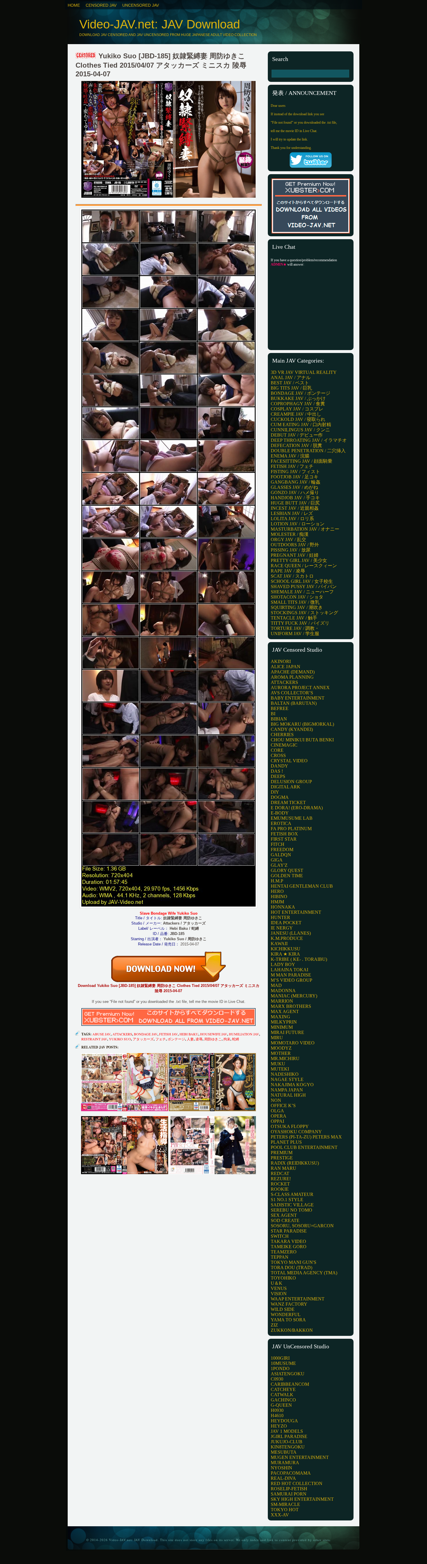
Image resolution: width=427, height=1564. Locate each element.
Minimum (282, 1027)
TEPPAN (279, 1257)
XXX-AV (280, 1514)
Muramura (285, 1462)
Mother (281, 1053)
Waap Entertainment (297, 1298)
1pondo (280, 1368)
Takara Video (288, 1241)
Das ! (277, 771)
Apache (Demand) (293, 671)
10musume (283, 1363)
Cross (278, 755)
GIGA (277, 859)
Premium (282, 1152)
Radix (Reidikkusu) (295, 1163)
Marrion (282, 1001)
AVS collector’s (292, 692)
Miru (277, 1037)
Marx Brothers (291, 1006)
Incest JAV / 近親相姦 (295, 508)
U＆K (276, 1283)
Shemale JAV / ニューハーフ (302, 591)
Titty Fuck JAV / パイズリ (300, 623)
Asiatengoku (287, 1373)
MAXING (280, 1016)
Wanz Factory (289, 1304)
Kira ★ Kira (285, 954)
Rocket (280, 1183)
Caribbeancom (290, 1384)
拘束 (226, 1039)
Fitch (277, 844)
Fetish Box (284, 833)
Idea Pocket (286, 922)
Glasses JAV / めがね (294, 487)
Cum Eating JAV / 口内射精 (301, 424)
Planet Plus (286, 1142)
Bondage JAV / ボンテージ (300, 393)
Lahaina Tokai (289, 969)
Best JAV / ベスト (290, 382)
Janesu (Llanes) (291, 933)
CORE (277, 750)
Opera (278, 1115)
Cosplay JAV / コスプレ (297, 408)
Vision (279, 1293)
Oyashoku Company (296, 1131)
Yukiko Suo (120, 1039)
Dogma (280, 797)
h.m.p (277, 880)
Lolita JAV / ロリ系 (292, 518)
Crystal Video (289, 760)
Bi (273, 713)
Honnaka (283, 906)
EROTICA (281, 823)
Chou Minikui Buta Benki (302, 739)
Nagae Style (287, 1079)
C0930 (277, 1378)
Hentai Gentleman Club (302, 886)
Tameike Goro (288, 1246)
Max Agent (285, 1011)
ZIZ (274, 1324)
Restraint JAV (94, 1039)
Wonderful (286, 1314)
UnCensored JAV (140, 5)
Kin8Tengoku (288, 1446)
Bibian (279, 718)
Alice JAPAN (285, 666)
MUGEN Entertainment (300, 1457)
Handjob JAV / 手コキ (295, 497)
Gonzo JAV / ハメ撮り (295, 492)
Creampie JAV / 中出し (296, 414)
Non (276, 1100)
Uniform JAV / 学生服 (295, 633)
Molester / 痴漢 (289, 534)
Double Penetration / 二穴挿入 (308, 450)
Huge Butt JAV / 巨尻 (295, 502)
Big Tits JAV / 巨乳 (291, 387)
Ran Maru (283, 1168)
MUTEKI (280, 1068)
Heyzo (279, 1426)
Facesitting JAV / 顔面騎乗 (301, 461)
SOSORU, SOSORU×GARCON (302, 1225)
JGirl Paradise (289, 1436)
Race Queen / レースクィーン (304, 565)
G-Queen (281, 1405)
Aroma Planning (292, 677)
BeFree (279, 708)
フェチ (160, 1039)
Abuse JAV (101, 1034)
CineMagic (284, 745)
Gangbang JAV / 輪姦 (295, 482)
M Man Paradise (291, 974)
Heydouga (284, 1420)
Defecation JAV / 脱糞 (296, 445)
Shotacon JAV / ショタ (297, 596)
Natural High (288, 1095)
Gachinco (283, 1399)
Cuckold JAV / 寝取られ (298, 419)
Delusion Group (291, 781)
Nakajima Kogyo (292, 1084)
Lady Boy (283, 964)
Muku (278, 1063)
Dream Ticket (288, 802)
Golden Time (287, 875)
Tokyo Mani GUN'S (293, 1262)
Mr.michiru (285, 1058)
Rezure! (281, 1178)
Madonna (283, 990)
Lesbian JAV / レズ (292, 513)
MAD (276, 985)
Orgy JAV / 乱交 (288, 539)
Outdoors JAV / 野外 (295, 544)
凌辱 (198, 1039)
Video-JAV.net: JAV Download (159, 24)
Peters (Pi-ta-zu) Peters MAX (306, 1136)
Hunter (280, 917)
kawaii (279, 943)
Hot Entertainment (296, 912)
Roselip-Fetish (289, 1488)
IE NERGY (282, 927)
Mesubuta (284, 1452)
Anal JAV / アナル (291, 377)
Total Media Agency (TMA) (304, 1272)
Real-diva (283, 1478)
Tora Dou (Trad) (291, 1267)
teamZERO (284, 1251)
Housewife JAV (213, 1034)
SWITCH (280, 1236)
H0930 (277, 1410)
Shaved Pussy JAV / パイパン (304, 586)
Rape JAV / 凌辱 (288, 570)
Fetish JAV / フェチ (292, 466)
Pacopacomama (291, 1473)
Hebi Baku (189, 1034)
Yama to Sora (288, 1319)
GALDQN (281, 854)
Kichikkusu (285, 948)
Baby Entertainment (297, 697)
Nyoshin (281, 1467)
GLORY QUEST (287, 870)
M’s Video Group (291, 980)
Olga (277, 1110)
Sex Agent (284, 1215)
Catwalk (282, 1394)
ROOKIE (280, 1189)
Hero (277, 891)
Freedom (282, 849)
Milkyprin (284, 1021)
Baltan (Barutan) (294, 703)
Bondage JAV (145, 1034)
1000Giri (280, 1358)
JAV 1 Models (287, 1431)
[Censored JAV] (86, 56)
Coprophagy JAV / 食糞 (298, 403)
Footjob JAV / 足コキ (294, 476)
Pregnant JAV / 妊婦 (294, 555)
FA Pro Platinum (291, 828)
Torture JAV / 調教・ (295, 628)
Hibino (279, 896)
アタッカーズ (143, 1039)
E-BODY (280, 812)
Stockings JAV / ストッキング (304, 612)
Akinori (281, 661)
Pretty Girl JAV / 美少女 (299, 560)
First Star (284, 839)
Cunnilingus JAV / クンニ (300, 429)
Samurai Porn (288, 1493)
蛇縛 (235, 1039)
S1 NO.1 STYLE (287, 1199)
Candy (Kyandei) (292, 729)
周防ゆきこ (213, 1039)
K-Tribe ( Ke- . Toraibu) (299, 959)
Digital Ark (285, 786)
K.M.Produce (287, 938)
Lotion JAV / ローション (297, 523)
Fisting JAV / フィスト (295, 471)
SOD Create (285, 1220)
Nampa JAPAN (287, 1089)
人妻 (190, 1039)
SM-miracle (285, 1504)
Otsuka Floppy (290, 1126)
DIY (275, 792)
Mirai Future (287, 1032)
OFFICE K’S (283, 1105)
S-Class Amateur (292, 1194)
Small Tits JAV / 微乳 (295, 602)
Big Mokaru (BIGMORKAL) (302, 724)
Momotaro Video (293, 1042)
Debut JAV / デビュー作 (297, 435)
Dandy (279, 765)
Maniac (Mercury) (294, 995)
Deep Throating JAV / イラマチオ (309, 440)
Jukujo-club (286, 1441)
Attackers (122, 1034)
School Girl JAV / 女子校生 (302, 581)
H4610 (277, 1415)
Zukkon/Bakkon (292, 1330)
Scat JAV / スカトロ (292, 576)
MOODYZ (281, 1048)
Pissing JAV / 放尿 (291, 549)
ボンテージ (176, 1039)
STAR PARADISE (289, 1230)
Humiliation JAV (244, 1034)
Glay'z (279, 865)
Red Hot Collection (296, 1483)
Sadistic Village (292, 1204)
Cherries (282, 734)
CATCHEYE (283, 1389)
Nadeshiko (285, 1074)
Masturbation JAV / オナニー (305, 529)
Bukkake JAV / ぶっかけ (298, 398)
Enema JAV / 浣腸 (290, 455)
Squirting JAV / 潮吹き (297, 607)
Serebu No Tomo (291, 1210)
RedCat (280, 1173)
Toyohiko (283, 1277)
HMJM (277, 901)
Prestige (282, 1157)
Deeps (278, 776)
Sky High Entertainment (302, 1499)
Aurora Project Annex (300, 687)
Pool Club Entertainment (304, 1147)
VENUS (279, 1288)
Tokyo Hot (285, 1509)
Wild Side (283, 1309)
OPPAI (277, 1121)
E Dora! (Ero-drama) (297, 807)
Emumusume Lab (292, 818)
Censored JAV (101, 5)
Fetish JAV (168, 1034)
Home (74, 5)
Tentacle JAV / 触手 (294, 617)
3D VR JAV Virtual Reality (304, 372)
